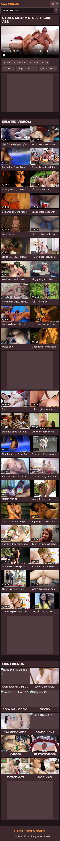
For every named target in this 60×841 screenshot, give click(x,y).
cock (35, 62)
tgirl (22, 68)
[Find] (56, 10)
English (54, 4)
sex (8, 62)
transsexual (49, 68)
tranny (10, 68)
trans (33, 68)
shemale (21, 62)
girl (46, 62)
